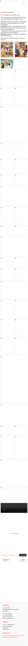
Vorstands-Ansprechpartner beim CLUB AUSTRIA (13, 635)
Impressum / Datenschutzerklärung (10, 637)
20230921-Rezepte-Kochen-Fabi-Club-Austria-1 (9, 555)
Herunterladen (22, 555)
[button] (23, 3)
